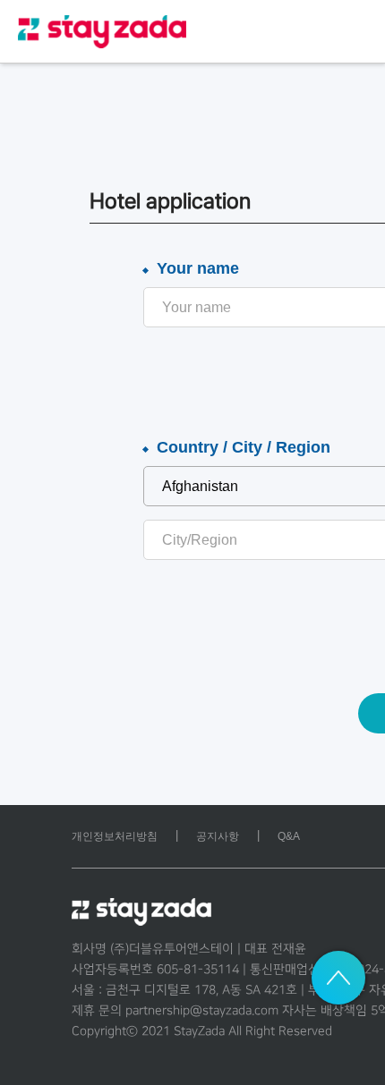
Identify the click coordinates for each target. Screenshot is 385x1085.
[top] (338, 977)
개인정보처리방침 (115, 836)
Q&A (289, 836)
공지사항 (217, 836)
